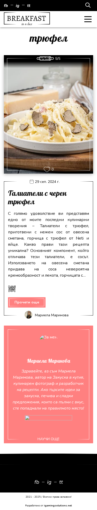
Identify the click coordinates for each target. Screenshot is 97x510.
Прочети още (26, 302)
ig (17, 5)
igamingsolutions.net (58, 505)
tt (28, 5)
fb (6, 5)
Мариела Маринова (52, 315)
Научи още (48, 439)
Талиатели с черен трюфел (37, 198)
